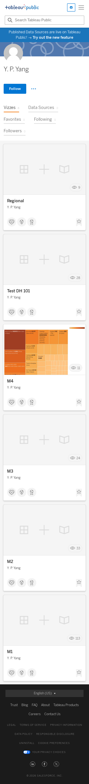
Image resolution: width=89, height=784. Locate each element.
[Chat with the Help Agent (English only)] (71, 7)
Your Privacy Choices (49, 752)
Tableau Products (66, 705)
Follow (15, 88)
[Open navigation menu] (81, 7)
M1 (10, 651)
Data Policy (24, 734)
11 (78, 368)
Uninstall (26, 743)
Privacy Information (66, 725)
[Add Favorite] (79, 222)
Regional (15, 200)
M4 (10, 381)
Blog (24, 705)
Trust (14, 705)
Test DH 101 (18, 291)
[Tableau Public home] (22, 7)
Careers (35, 714)
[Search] (9, 20)
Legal (11, 725)
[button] (32, 764)
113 (78, 638)
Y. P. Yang (14, 207)
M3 (10, 471)
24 (78, 458)
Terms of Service (33, 725)
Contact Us (52, 714)
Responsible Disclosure (55, 734)
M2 (10, 561)
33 (78, 548)
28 (78, 278)
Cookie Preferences (54, 743)
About (45, 705)
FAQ (34, 705)
